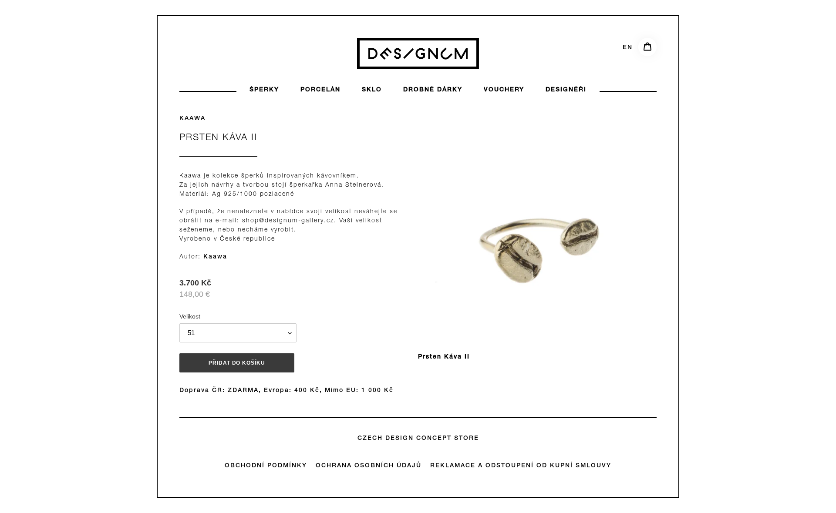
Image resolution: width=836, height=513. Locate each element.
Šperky (264, 90)
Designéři (566, 90)
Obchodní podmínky (266, 466)
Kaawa (192, 119)
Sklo (372, 90)
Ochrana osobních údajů (368, 466)
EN (628, 48)
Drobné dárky (432, 90)
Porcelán (320, 90)
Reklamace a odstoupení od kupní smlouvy (520, 466)
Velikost (189, 316)
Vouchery (504, 90)
